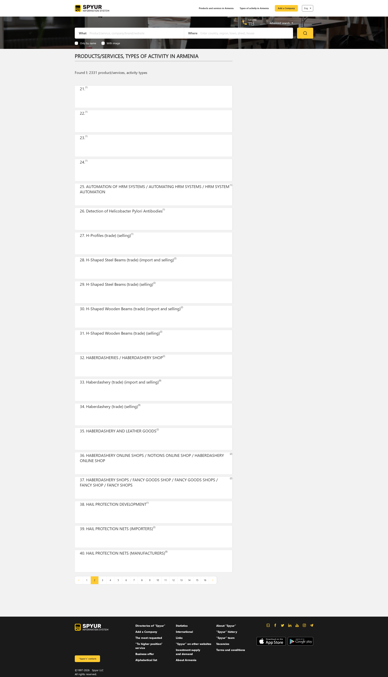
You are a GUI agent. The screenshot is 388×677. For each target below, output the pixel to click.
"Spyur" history (226, 632)
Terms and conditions (230, 650)
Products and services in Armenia (216, 8)
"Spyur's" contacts (87, 658)
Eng (306, 8)
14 (189, 580)
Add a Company (286, 8)
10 (157, 580)
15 (197, 580)
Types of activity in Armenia (254, 8)
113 (251, 23)
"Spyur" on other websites (193, 644)
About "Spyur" (226, 626)
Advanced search (280, 23)
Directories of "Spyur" (150, 626)
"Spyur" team (225, 638)
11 (165, 580)
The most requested (148, 638)
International (184, 632)
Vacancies (222, 644)
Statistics (182, 626)
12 (173, 580)
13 (181, 580)
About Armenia (186, 660)
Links (179, 638)
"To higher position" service (148, 646)
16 (205, 580)
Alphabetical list (146, 660)
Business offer (144, 654)
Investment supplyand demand (188, 652)
